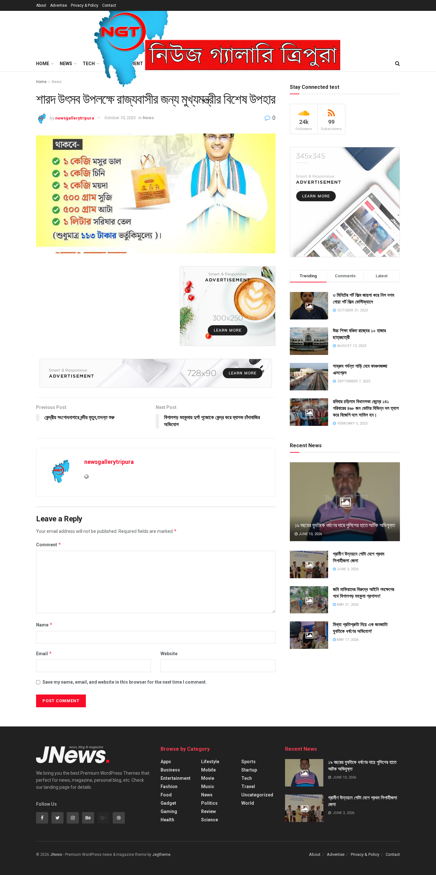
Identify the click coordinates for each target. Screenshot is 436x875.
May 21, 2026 (347, 605)
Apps (166, 761)
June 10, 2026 (309, 534)
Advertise (58, 5)
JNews (56, 854)
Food (166, 794)
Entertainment (176, 778)
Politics (209, 803)
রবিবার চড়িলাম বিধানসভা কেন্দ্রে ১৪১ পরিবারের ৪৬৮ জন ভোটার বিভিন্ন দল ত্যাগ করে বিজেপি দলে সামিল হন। (366, 408)
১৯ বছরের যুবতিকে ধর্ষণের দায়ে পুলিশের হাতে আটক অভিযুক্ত (345, 525)
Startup (249, 769)
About (41, 5)
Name (44, 625)
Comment (48, 544)
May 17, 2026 (347, 640)
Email (44, 653)
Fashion (169, 786)
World (247, 803)
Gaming (169, 811)
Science (209, 819)
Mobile (208, 769)
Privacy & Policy (84, 5)
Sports (248, 761)
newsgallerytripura (74, 117)
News (148, 117)
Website (169, 653)
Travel (248, 786)
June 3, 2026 (347, 569)
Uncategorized (257, 794)
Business (170, 769)
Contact (109, 5)
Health (167, 819)
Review (208, 811)
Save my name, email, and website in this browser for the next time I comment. (124, 682)
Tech (246, 778)
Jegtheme (161, 854)
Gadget (168, 803)
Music (207, 786)
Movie (207, 778)
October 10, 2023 (120, 117)
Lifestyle (210, 761)
